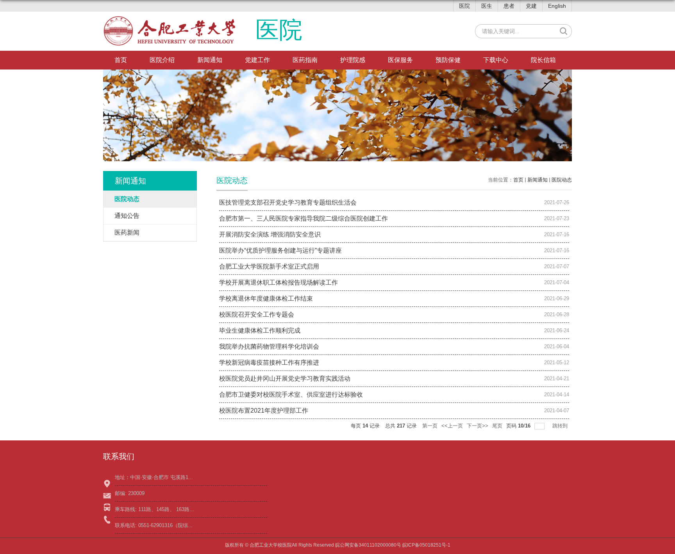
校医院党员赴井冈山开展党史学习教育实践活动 (284, 378)
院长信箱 (543, 60)
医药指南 (305, 60)
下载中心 (495, 60)
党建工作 (257, 60)
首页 (120, 60)
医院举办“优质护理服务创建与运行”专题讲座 (280, 250)
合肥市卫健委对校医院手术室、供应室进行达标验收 (291, 394)
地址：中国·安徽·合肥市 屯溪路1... (154, 477)
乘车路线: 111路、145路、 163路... (154, 509)
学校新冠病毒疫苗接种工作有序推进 (269, 362)
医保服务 (400, 60)
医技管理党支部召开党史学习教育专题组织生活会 (288, 202)
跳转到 (560, 426)
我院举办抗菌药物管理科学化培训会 (269, 346)
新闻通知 (209, 60)
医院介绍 (162, 60)
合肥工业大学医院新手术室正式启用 (269, 266)
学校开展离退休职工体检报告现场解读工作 (278, 282)
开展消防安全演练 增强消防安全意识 (270, 234)
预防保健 (448, 60)
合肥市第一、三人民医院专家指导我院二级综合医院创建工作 (303, 218)
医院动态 (562, 180)
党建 (531, 6)
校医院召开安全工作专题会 (256, 314)
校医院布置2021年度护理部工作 (263, 410)
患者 (509, 6)
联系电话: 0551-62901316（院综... (154, 525)
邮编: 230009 (130, 493)
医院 (464, 6)
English (557, 6)
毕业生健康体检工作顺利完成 (259, 330)
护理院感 (352, 60)
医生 (486, 6)
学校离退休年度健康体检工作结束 (266, 298)
